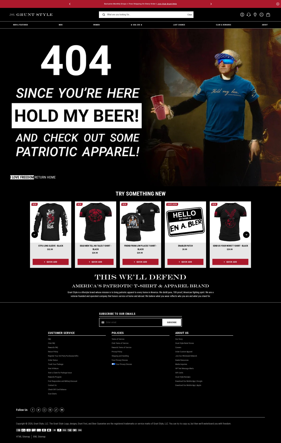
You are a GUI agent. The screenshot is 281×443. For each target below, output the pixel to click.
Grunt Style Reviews (182, 377)
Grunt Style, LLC (41, 423)
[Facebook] (32, 410)
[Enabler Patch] (185, 222)
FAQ (49, 339)
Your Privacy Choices (120, 360)
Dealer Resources (182, 360)
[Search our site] (104, 14)
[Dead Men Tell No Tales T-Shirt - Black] (95, 222)
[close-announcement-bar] (278, 4)
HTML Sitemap (23, 436)
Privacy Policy (117, 352)
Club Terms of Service (120, 343)
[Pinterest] (50, 410)
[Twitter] (38, 410)
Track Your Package (55, 364)
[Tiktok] (56, 410)
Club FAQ (51, 343)
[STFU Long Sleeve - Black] (50, 222)
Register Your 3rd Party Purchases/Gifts (63, 356)
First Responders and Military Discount (62, 381)
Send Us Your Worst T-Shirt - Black (230, 246)
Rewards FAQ (53, 347)
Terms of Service (118, 339)
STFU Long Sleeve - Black (50, 246)
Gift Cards (179, 373)
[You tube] (62, 410)
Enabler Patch (185, 246)
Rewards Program (54, 377)
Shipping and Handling (120, 356)
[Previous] (70, 4)
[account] (261, 14)
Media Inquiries (181, 364)
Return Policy (53, 352)
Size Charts (52, 394)
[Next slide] (246, 235)
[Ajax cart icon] (268, 14)
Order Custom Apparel (183, 352)
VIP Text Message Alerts (184, 368)
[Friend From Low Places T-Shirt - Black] (140, 222)
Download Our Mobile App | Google (188, 381)
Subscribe (172, 322)
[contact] (248, 14)
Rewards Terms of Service (121, 347)
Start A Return (53, 368)
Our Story (179, 339)
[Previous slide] (34, 235)
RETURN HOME (45, 177)
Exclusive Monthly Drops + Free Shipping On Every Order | (140, 4)
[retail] (255, 14)
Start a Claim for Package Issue (60, 373)
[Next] (211, 4)
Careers (178, 347)
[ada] (242, 14)
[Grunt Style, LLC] (31, 15)
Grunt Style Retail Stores (184, 343)
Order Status (53, 360)
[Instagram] (44, 410)
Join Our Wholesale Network (186, 356)
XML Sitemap (39, 436)
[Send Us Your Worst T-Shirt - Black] (230, 222)
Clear (189, 15)
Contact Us (52, 385)
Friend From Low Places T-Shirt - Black (140, 248)
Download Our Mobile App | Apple (188, 385)
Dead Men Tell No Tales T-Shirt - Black (95, 248)
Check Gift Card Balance (57, 389)
